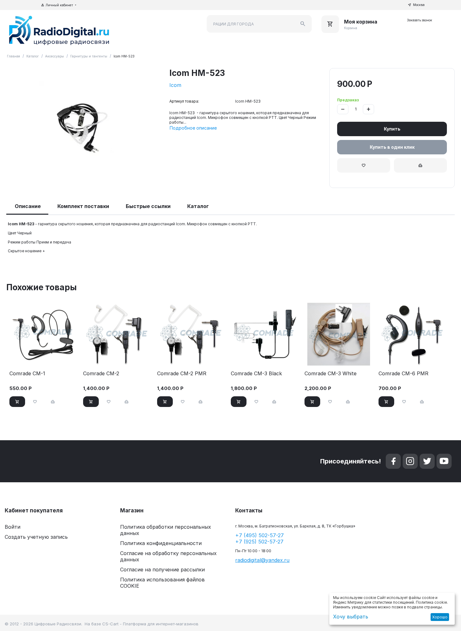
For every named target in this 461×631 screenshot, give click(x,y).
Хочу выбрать (350, 616)
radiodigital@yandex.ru (262, 560)
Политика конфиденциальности (161, 543)
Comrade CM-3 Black (256, 374)
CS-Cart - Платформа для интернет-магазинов (150, 623)
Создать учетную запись (36, 537)
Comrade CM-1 (27, 374)
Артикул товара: (184, 101)
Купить (392, 128)
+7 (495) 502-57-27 (259, 535)
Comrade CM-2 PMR (181, 374)
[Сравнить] (420, 165)
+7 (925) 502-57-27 (259, 541)
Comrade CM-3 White (331, 374)
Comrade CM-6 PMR (403, 374)
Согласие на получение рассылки (162, 569)
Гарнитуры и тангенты (88, 56)
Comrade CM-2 (101, 374)
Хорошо (440, 617)
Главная (13, 56)
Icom (175, 85)
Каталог (32, 56)
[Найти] (303, 24)
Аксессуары (54, 56)
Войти (12, 527)
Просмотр (44, 357)
